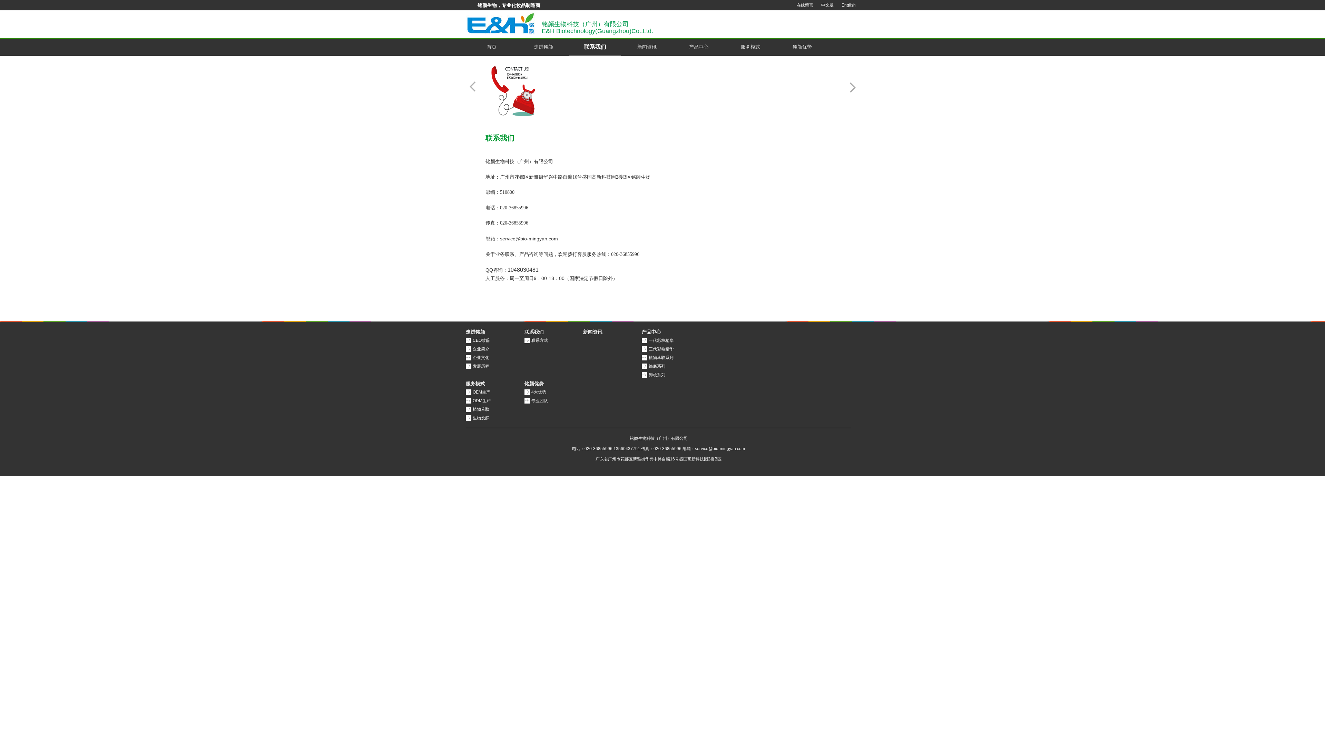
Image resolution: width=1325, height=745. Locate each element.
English (849, 5)
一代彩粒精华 (661, 340)
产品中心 (698, 47)
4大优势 (538, 392)
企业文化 (481, 357)
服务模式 (750, 47)
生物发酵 (481, 418)
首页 (492, 47)
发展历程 (481, 366)
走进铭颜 (543, 47)
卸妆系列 (657, 374)
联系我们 (595, 47)
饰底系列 (657, 366)
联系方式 (539, 340)
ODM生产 (482, 400)
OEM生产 (481, 392)
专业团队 (539, 400)
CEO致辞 (481, 340)
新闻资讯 (647, 47)
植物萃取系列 (661, 357)
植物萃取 (481, 409)
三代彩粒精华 (661, 349)
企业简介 (481, 349)
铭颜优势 (802, 47)
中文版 (827, 5)
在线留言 (805, 5)
